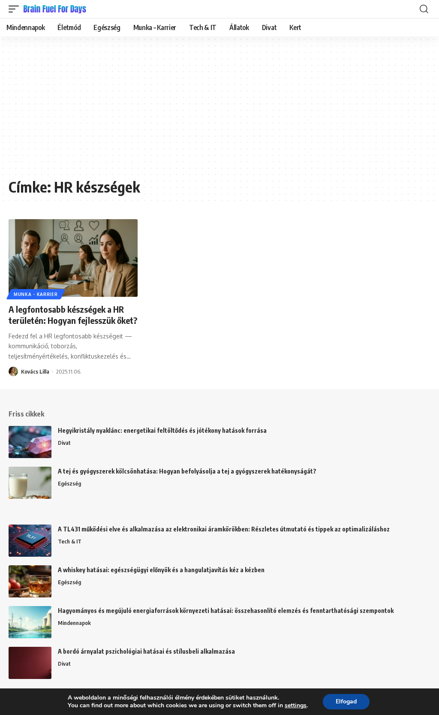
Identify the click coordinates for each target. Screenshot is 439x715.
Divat (64, 442)
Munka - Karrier (36, 294)
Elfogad (346, 701)
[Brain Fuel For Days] (55, 9)
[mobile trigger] (16, 9)
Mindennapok (74, 622)
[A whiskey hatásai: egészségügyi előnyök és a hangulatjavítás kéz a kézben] (30, 581)
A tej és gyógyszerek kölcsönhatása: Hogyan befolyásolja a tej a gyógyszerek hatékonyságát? (187, 471)
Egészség (69, 483)
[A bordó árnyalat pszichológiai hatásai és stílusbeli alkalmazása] (30, 663)
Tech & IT (69, 541)
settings (296, 705)
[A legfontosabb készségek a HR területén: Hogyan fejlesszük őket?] (73, 258)
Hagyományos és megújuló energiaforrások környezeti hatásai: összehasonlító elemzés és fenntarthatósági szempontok (226, 610)
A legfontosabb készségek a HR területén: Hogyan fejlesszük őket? (73, 315)
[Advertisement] (219, 111)
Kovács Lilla (35, 371)
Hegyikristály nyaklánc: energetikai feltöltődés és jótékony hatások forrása (162, 430)
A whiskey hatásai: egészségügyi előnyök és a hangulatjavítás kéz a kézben (161, 569)
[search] (424, 9)
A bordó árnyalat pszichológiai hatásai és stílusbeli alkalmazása (146, 651)
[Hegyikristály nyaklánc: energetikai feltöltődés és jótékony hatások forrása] (30, 442)
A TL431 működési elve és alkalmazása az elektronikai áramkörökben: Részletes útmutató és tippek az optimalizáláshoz (224, 529)
